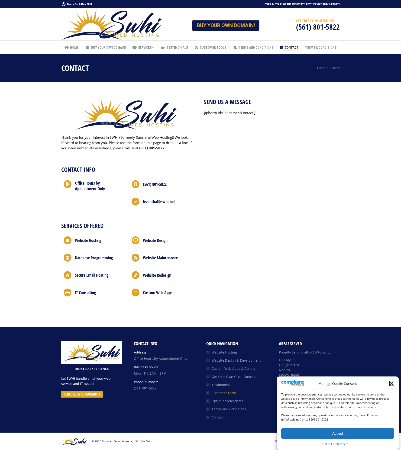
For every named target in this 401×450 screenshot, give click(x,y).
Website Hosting (224, 352)
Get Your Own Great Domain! (234, 376)
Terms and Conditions (229, 409)
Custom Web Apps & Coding (233, 368)
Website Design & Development (236, 360)
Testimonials (221, 384)
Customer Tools (224, 393)
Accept (337, 433)
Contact (217, 417)
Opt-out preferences (335, 444)
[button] (391, 383)
